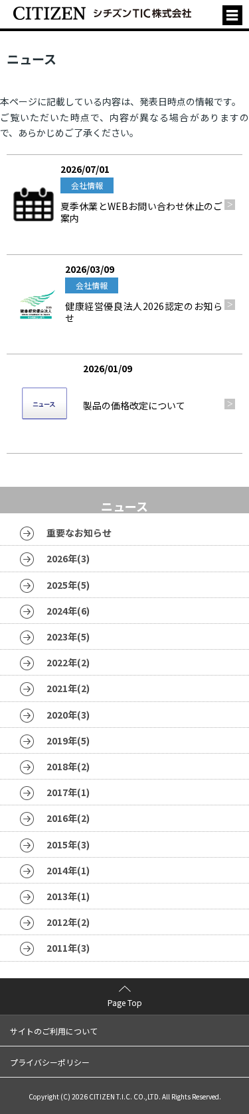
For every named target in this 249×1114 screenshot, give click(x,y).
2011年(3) (68, 947)
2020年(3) (68, 714)
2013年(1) (68, 896)
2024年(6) (68, 610)
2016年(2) (68, 818)
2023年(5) (68, 636)
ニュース (124, 502)
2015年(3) (68, 844)
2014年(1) (68, 870)
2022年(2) (68, 662)
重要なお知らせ (79, 532)
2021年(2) (68, 688)
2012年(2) (68, 922)
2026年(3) (68, 558)
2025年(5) (68, 584)
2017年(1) (68, 792)
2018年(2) (68, 766)
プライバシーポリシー (50, 1062)
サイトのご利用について (54, 1031)
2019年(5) (68, 740)
